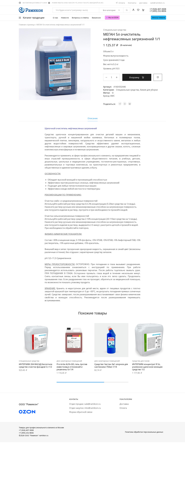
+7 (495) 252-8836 (26, 433)
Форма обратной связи (80, 412)
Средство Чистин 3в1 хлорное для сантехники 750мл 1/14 (111, 365)
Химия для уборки (149, 89)
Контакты (132, 3)
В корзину (134, 77)
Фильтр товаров (158, 17)
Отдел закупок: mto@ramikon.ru (85, 408)
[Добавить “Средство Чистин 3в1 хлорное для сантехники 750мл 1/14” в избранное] (117, 353)
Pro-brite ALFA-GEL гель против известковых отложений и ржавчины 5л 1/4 (72, 367)
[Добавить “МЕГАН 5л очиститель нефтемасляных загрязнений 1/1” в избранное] (158, 77)
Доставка (143, 3)
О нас (55, 18)
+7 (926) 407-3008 (26, 430)
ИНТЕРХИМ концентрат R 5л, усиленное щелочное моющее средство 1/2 (147, 367)
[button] (29, 353)
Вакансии (96, 18)
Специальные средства (114, 29)
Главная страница (27, 24)
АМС (112, 95)
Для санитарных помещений (69, 361)
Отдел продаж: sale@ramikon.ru (85, 404)
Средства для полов (140, 361)
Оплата (122, 3)
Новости (65, 18)
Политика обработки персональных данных (144, 432)
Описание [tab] (93, 118)
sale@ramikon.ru (157, 3)
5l (113, 92)
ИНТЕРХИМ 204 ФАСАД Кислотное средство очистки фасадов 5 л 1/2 (35, 365)
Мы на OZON (113, 17)
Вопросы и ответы (80, 18)
